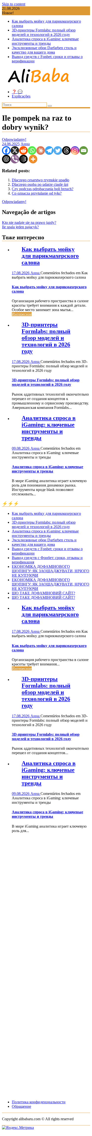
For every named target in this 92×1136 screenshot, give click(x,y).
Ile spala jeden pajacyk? (20, 227)
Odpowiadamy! (14, 139)
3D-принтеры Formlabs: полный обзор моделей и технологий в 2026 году (44, 32)
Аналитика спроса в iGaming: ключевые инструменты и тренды (45, 41)
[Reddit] (23, 150)
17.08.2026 (21, 273)
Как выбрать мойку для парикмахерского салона (50, 256)
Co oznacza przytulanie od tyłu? (37, 193)
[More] (33, 159)
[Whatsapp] (32, 150)
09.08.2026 (21, 448)
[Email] (83, 150)
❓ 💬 (17, 92)
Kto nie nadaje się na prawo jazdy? (29, 222)
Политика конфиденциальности (39, 1102)
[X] (15, 150)
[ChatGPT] (6, 159)
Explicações (21, 96)
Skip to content (13, 4)
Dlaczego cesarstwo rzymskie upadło (40, 180)
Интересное (22, 314)
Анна (25, 144)
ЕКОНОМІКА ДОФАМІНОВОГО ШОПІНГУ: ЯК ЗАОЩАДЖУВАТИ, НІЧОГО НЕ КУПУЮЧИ (50, 570)
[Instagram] (75, 150)
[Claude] (40, 150)
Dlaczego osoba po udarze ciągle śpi (40, 184)
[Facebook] (6, 150)
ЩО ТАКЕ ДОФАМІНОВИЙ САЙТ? (43, 593)
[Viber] (15, 159)
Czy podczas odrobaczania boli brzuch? (42, 189)
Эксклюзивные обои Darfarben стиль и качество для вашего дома (44, 50)
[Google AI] (23, 159)
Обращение (21, 1106)
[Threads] (66, 150)
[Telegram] (49, 150)
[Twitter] (57, 150)
